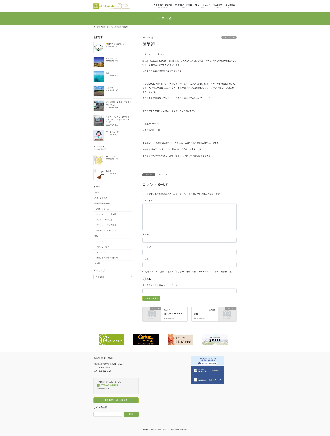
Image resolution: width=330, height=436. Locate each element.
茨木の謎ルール (99, 147)
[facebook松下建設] (207, 370)
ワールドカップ (112, 132)
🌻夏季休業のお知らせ (115, 44)
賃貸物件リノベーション (106, 230)
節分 (196, 314)
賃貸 (96, 236)
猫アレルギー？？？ (173, 314)
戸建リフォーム (102, 209)
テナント (99, 241)
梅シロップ (110, 156)
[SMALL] (215, 339)
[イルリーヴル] (180, 339)
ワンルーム (100, 252)
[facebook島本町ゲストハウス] (207, 380)
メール (146, 247)
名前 (145, 234)
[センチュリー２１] (146, 339)
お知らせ (98, 192)
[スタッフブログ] (152, 313)
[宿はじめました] (111, 339)
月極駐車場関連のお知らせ (107, 258)
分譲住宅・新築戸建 (102, 203)
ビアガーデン (111, 58)
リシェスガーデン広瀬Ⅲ (106, 225)
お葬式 (108, 171)
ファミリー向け (102, 247)
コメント (147, 200)
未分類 (97, 263)
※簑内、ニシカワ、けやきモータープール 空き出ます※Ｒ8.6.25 (118, 119)
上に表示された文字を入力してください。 (162, 285)
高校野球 (109, 88)
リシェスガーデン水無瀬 (106, 214)
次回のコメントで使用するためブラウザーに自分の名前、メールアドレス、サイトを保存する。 (189, 271)
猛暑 (108, 73)
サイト (145, 259)
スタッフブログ (229, 37)
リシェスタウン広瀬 (104, 220)
